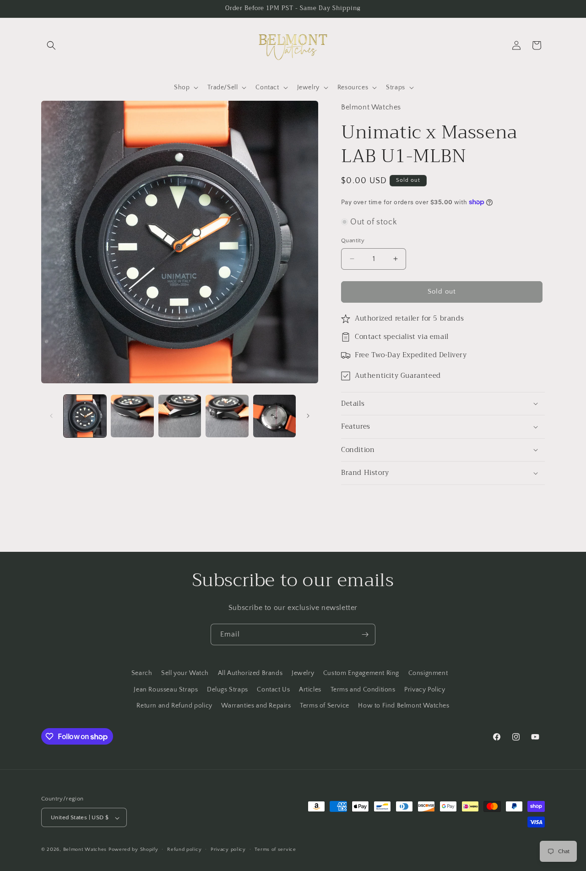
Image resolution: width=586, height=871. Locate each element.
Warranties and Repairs (256, 705)
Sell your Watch (185, 673)
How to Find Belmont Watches (403, 705)
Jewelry (303, 673)
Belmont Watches (85, 850)
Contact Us (273, 689)
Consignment (428, 673)
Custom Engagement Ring (361, 673)
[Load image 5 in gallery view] (274, 416)
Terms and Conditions (363, 689)
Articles (310, 689)
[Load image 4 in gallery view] (227, 416)
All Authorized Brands (250, 673)
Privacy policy (228, 849)
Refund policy (184, 849)
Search (141, 673)
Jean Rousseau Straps (166, 689)
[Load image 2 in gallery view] (132, 416)
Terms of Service (324, 705)
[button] (51, 45)
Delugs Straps (227, 689)
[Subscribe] (365, 634)
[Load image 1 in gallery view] (85, 416)
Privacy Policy (424, 689)
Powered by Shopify (133, 850)
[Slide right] (308, 416)
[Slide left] (51, 416)
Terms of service (275, 849)
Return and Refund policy (174, 705)
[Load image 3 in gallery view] (179, 416)
